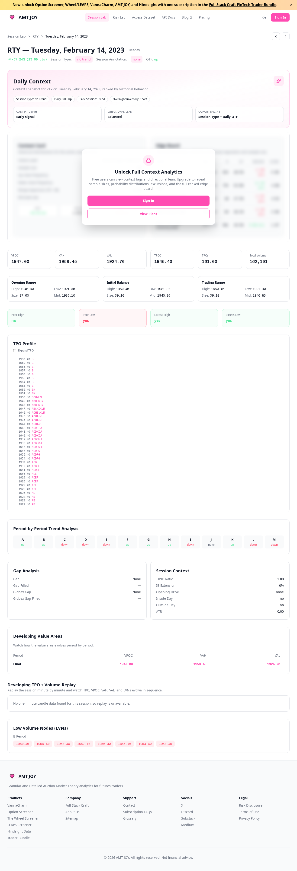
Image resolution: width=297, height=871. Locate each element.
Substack (188, 818)
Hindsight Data (19, 831)
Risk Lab (119, 17)
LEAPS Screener (19, 825)
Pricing (204, 17)
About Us (72, 812)
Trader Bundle (18, 838)
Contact (129, 805)
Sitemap (71, 818)
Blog (185, 17)
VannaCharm (17, 805)
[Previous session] (276, 36)
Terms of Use (249, 812)
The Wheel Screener (23, 818)
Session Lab (97, 17)
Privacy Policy (249, 818)
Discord (187, 812)
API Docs (168, 17)
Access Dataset (143, 17)
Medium (187, 825)
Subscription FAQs (137, 812)
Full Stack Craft (77, 805)
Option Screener (20, 812)
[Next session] (286, 36)
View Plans (148, 214)
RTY (36, 36)
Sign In (280, 17)
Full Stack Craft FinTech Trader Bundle (242, 4)
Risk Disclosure (250, 805)
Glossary (129, 818)
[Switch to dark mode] (264, 17)
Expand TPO (26, 350)
